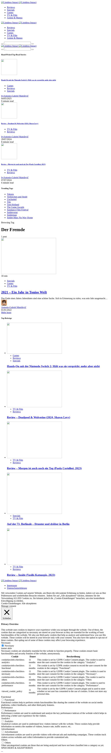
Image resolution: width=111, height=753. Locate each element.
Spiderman (12, 215)
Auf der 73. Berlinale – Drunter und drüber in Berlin (38, 523)
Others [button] (4, 740)
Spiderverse (12, 212)
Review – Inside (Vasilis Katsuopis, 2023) (31, 574)
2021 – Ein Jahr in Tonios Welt (24, 292)
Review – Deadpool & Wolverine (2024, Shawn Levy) (19, 123)
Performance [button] (7, 707)
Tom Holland (13, 204)
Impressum (12, 585)
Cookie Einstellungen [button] (11, 603)
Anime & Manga (14, 17)
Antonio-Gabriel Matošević (13, 307)
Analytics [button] (5, 718)
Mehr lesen (6, 312)
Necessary (9, 645)
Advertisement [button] (7, 729)
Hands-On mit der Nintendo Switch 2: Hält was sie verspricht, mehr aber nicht (28, 80)
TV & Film (12, 15)
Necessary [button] (6, 643)
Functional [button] (6, 697)
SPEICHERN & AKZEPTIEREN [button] (17, 748)
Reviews (11, 7)
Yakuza (10, 194)
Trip (9, 202)
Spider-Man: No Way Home (20, 217)
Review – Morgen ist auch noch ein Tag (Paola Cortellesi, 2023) (23, 164)
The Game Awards (15, 207)
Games (10, 12)
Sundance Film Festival (17, 210)
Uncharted (11, 199)
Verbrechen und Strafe (17, 197)
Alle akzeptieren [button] (29, 603)
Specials (10, 10)
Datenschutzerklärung (17, 588)
